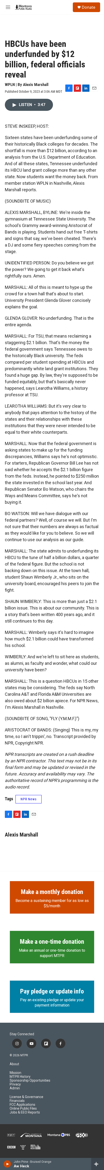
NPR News (29, 799)
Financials (17, 1101)
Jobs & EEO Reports (25, 1112)
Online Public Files (23, 1108)
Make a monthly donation (52, 891)
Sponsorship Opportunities (30, 1080)
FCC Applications (22, 1104)
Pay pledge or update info (52, 991)
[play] (7, 1164)
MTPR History (20, 1076)
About (14, 1064)
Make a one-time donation (52, 941)
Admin (15, 1088)
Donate (88, 7)
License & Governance (26, 1097)
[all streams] (97, 1164)
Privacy (15, 1084)
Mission (15, 1073)
